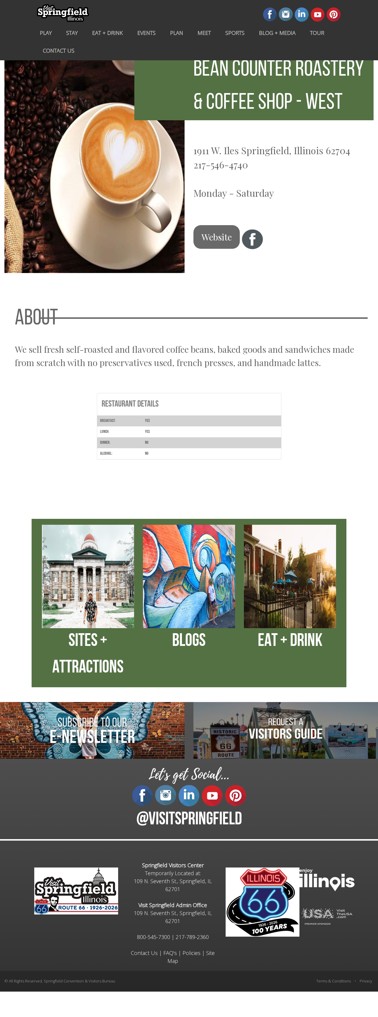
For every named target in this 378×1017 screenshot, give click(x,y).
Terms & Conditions (333, 981)
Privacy (366, 981)
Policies (192, 952)
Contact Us (144, 952)
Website (216, 237)
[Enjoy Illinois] (327, 879)
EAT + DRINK (290, 641)
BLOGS (189, 641)
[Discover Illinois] (327, 916)
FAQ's (170, 952)
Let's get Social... (189, 774)
